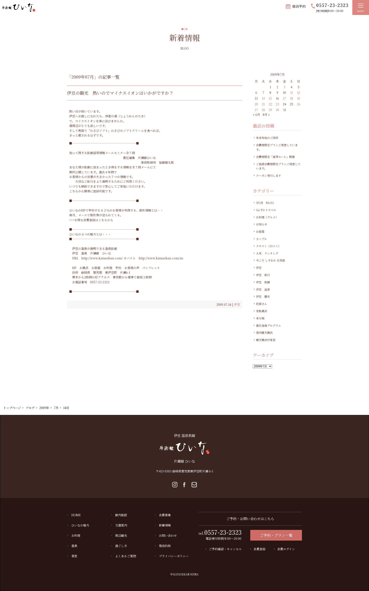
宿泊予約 (299, 6)
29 (270, 110)
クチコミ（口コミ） (268, 246)
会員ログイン (286, 549)
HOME (76, 515)
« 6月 (256, 114)
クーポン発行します (268, 175)
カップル (261, 239)
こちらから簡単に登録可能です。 (91, 191)
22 (270, 104)
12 (298, 92)
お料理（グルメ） (267, 217)
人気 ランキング (267, 253)
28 (263, 110)
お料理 (107, 268)
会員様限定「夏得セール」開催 (275, 157)
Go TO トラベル (266, 210)
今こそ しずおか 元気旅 (270, 260)
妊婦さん (261, 304)
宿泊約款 (165, 546)
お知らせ (261, 224)
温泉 (74, 546)
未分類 (260, 318)
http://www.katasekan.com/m (161, 258)
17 (284, 98)
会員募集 (165, 515)
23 (277, 104)
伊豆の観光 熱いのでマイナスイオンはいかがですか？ (120, 93)
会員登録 (259, 549)
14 (263, 98)
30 (277, 110)
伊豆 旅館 (263, 282)
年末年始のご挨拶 (267, 138)
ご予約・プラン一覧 (276, 535)
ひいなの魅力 (80, 525)
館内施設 (121, 515)
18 (291, 98)
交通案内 (121, 525)
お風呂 (83, 268)
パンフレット (151, 268)
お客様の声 (131, 268)
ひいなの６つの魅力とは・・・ (90, 234)
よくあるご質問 (125, 556)
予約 (118, 268)
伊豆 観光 (263, 296)
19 (298, 98)
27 (256, 110)
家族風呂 (261, 311)
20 (256, 104)
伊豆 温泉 (79, 253)
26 (298, 104)
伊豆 (237, 304)
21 (263, 104)
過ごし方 (121, 546)
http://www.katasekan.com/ (102, 258)
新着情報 (165, 525)
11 (291, 92)
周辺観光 (121, 535)
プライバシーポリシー (174, 556)
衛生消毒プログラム (268, 325)
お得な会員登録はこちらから (93, 220)
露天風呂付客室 (265, 340)
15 (270, 98)
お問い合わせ (168, 535)
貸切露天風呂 (264, 333)
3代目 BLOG (265, 203)
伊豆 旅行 (263, 275)
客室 (74, 556)
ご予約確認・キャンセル (225, 549)
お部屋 (95, 268)
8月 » (266, 114)
